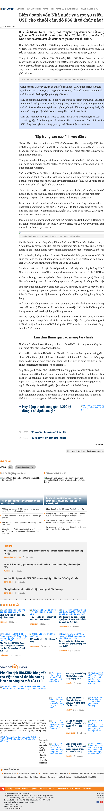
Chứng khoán (8, 582)
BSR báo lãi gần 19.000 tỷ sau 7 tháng (43, 640)
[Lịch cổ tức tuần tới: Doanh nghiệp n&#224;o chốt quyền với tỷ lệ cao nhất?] (57, 725)
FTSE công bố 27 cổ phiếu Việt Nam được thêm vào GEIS (43, 618)
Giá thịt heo (34, 777)
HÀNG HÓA (25, 789)
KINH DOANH (87, 789)
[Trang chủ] (2, 789)
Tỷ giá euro (54, 773)
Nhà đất (69, 710)
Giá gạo (43, 777)
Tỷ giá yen (44, 773)
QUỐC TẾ (35, 789)
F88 (10, 467)
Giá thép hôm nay (10, 777)
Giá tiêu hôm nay (86, 773)
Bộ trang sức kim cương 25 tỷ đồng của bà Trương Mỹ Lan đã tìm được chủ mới (66, 528)
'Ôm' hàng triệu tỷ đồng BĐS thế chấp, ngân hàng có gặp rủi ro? (76, 676)
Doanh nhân (72, 9)
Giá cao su (51, 777)
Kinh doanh (7, 8)
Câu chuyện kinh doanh (37, 9)
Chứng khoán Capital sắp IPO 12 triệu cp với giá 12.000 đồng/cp (33, 589)
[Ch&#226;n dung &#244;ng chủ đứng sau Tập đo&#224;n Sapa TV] (14, 611)
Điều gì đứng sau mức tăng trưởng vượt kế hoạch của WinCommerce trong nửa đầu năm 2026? (65, 515)
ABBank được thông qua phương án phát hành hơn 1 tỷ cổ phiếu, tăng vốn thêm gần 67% (42, 566)
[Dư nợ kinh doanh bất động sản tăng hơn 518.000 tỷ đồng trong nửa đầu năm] (57, 702)
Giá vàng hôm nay (10, 773)
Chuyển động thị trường (12, 557)
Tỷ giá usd (34, 773)
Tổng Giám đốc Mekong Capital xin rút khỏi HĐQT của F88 (20, 502)
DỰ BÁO (17, 789)
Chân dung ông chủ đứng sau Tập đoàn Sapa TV (65, 509)
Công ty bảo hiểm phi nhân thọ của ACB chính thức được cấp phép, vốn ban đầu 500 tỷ (76, 748)
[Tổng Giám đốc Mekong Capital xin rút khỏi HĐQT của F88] (21, 491)
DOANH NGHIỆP (75, 789)
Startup (20, 9)
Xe (97, 9)
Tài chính (7, 571)
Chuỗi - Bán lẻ (87, 9)
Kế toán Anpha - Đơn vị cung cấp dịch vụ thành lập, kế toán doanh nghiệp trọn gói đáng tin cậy (43, 552)
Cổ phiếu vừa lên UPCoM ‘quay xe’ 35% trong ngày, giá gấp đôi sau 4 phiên (72, 644)
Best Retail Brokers (64, 777)
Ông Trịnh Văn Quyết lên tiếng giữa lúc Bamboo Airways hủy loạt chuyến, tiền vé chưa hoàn (64, 522)
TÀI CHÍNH (43, 789)
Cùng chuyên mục (56, 473)
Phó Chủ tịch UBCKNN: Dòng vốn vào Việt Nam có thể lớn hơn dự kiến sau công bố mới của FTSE (12, 647)
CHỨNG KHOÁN (63, 789)
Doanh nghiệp (34, 646)
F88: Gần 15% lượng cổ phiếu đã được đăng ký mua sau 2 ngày (22, 524)
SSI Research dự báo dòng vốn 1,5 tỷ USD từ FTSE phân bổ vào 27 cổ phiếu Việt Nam (72, 619)
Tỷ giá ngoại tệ (24, 773)
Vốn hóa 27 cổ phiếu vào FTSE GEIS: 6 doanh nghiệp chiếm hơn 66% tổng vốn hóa (41, 578)
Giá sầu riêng (23, 777)
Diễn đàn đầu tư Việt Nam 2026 (84, 777)
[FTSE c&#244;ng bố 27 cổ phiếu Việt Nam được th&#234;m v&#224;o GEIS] (43, 612)
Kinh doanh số (57, 9)
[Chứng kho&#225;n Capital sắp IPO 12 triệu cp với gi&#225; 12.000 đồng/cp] (95, 702)
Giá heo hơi (64, 773)
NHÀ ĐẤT (52, 789)
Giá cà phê (74, 773)
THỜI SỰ (9, 789)
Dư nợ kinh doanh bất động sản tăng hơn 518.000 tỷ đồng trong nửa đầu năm (75, 702)
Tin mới (9, 546)
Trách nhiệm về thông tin (12, 808)
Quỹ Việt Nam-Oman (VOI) (25, 467)
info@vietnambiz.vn (15, 806)
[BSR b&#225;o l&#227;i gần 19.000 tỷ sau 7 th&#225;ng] (43, 635)
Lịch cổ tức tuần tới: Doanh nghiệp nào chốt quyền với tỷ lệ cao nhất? (76, 725)
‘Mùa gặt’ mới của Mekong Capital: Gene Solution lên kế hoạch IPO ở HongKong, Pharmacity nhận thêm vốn (21, 531)
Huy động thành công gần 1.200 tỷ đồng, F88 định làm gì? (46, 409)
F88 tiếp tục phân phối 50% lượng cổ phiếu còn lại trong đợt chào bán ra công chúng (21, 510)
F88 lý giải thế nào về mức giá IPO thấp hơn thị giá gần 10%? (21, 517)
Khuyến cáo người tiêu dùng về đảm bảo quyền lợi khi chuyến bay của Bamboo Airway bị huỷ (64, 501)
